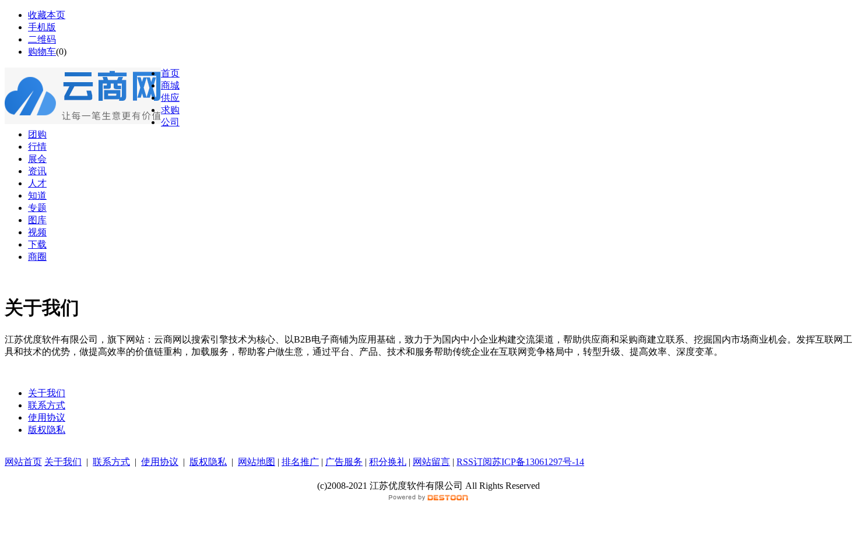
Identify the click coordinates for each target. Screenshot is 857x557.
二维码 (42, 39)
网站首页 (23, 462)
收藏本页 (46, 15)
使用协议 (46, 417)
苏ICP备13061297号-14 (538, 462)
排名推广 (300, 462)
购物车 (42, 52)
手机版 (42, 27)
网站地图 (256, 462)
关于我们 (46, 393)
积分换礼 (387, 462)
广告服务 (344, 462)
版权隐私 (46, 430)
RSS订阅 (474, 462)
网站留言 (431, 462)
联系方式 (46, 405)
